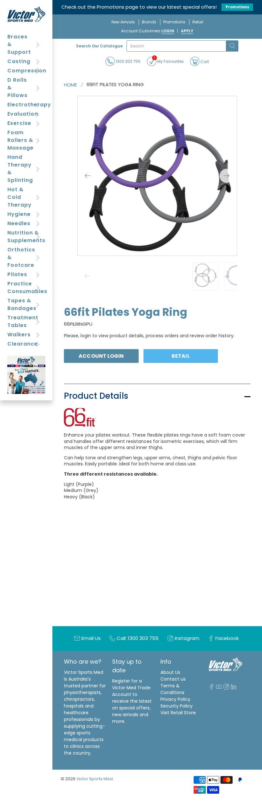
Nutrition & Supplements (26, 236)
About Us (170, 672)
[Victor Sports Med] (26, 14)
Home (70, 84)
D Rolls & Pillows (17, 87)
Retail (197, 22)
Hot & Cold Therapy (19, 197)
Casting (18, 61)
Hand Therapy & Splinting (20, 168)
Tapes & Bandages (21, 304)
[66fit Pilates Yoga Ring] (157, 176)
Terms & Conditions (172, 689)
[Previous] (88, 176)
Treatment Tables (22, 321)
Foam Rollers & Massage (20, 140)
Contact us (173, 679)
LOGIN (167, 31)
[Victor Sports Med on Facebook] (211, 688)
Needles (18, 223)
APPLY (187, 31)
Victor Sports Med (94, 779)
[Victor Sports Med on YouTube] (219, 688)
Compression (26, 70)
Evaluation (22, 114)
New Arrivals (123, 22)
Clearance (22, 344)
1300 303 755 (128, 61)
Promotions (237, 7)
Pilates (17, 274)
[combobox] (176, 46)
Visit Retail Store (178, 712)
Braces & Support (19, 44)
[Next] (227, 176)
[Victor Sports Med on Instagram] (226, 688)
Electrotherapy (26, 104)
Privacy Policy (175, 699)
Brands (149, 22)
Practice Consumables (26, 287)
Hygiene (19, 214)
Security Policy (176, 706)
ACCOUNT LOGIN (101, 356)
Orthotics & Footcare (21, 257)
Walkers (19, 334)
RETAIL (181, 356)
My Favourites (168, 60)
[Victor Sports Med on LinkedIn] (233, 688)
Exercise (19, 123)
